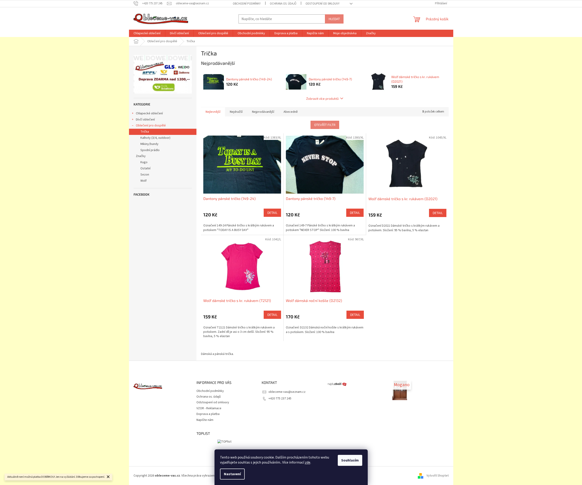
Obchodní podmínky (247, 4)
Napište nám (204, 420)
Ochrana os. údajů (283, 4)
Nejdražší (236, 112)
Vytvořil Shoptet (437, 475)
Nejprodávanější (263, 112)
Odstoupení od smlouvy (323, 4)
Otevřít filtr (324, 125)
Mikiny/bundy (149, 144)
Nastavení (232, 474)
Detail (272, 213)
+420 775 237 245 (279, 398)
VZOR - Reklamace (208, 408)
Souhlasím (350, 460)
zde (307, 462)
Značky (141, 156)
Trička (144, 131)
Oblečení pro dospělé (151, 125)
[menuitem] (147, 33)
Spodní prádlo (150, 150)
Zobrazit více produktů (322, 98)
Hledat (334, 19)
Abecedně (291, 112)
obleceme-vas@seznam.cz (287, 392)
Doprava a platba (208, 414)
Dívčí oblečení (145, 119)
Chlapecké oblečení (149, 113)
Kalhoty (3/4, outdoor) (155, 138)
